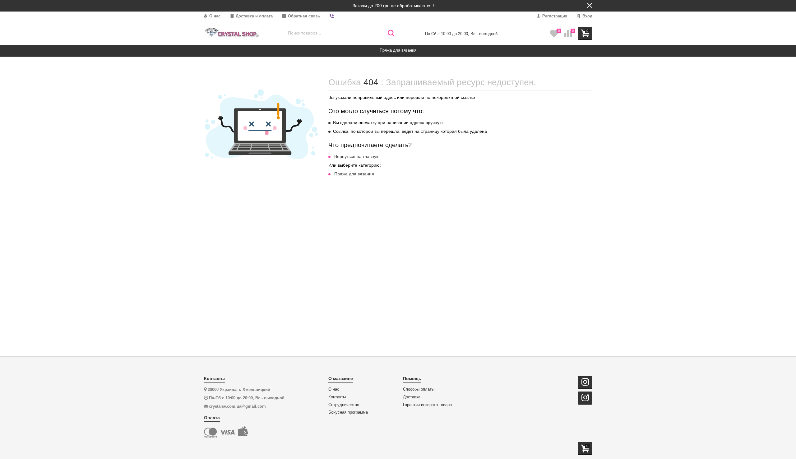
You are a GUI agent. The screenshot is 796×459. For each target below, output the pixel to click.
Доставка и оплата (253, 16)
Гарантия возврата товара (427, 405)
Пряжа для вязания (354, 173)
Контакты (337, 397)
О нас (214, 16)
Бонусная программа (348, 412)
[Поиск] (391, 33)
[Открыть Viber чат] (332, 16)
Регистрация (554, 16)
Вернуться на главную (357, 156)
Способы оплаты (418, 389)
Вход (586, 16)
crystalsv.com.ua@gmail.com (237, 406)
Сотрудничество (343, 405)
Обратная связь (303, 16)
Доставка (411, 397)
